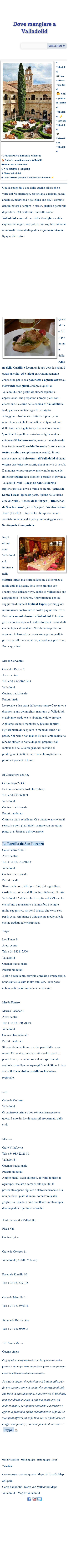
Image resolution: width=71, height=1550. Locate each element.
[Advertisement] (31, 274)
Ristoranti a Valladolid (15, 164)
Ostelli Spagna (28, 1459)
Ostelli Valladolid (10, 1459)
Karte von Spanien (27, 1474)
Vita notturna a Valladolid (17, 168)
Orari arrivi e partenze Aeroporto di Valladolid (27, 177)
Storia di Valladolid (61, 125)
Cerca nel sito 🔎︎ (57, 46)
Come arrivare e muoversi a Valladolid (22, 155)
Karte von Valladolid (37, 1487)
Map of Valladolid (29, 1493)
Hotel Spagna (43, 1459)
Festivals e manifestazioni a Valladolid (23, 160)
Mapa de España (47, 1474)
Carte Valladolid (12, 1487)
